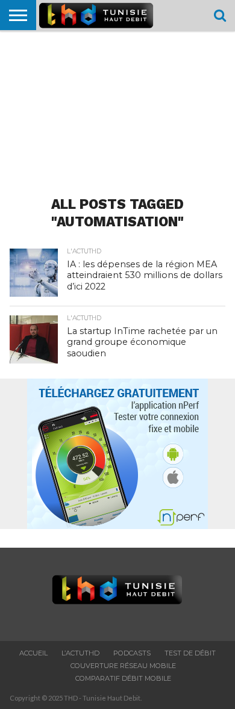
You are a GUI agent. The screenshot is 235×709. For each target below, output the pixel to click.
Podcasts (132, 653)
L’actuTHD (80, 653)
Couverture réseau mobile (123, 665)
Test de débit (190, 653)
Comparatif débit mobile (123, 678)
